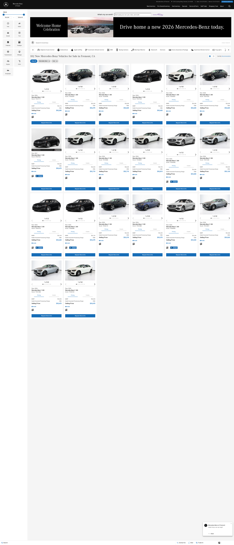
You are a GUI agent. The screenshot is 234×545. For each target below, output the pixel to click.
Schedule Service (227, 1)
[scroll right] (228, 50)
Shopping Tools (213, 6)
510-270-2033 (203, 1)
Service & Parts (193, 6)
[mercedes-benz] (6, 4)
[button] (229, 6)
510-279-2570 (216, 1)
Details (54, 102)
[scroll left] (33, 50)
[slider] (3, 15)
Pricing (39, 102)
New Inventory (151, 6)
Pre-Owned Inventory (163, 6)
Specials (184, 6)
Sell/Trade (204, 6)
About (222, 6)
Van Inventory (176, 6)
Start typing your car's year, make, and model (127, 14)
